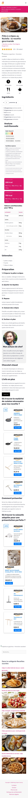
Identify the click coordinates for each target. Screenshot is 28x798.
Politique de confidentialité (14, 792)
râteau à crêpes (8, 265)
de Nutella (11, 119)
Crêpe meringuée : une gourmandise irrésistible (13, 710)
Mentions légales (14, 794)
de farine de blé (12, 108)
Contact (14, 787)
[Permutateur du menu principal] (25, 3)
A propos (14, 785)
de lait (7, 112)
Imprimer (6, 394)
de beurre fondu (12, 117)
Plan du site (14, 790)
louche (6, 263)
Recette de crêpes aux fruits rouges (10, 690)
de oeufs (9, 115)
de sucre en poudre (13, 110)
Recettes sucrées (7, 44)
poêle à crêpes (8, 260)
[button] (14, 55)
